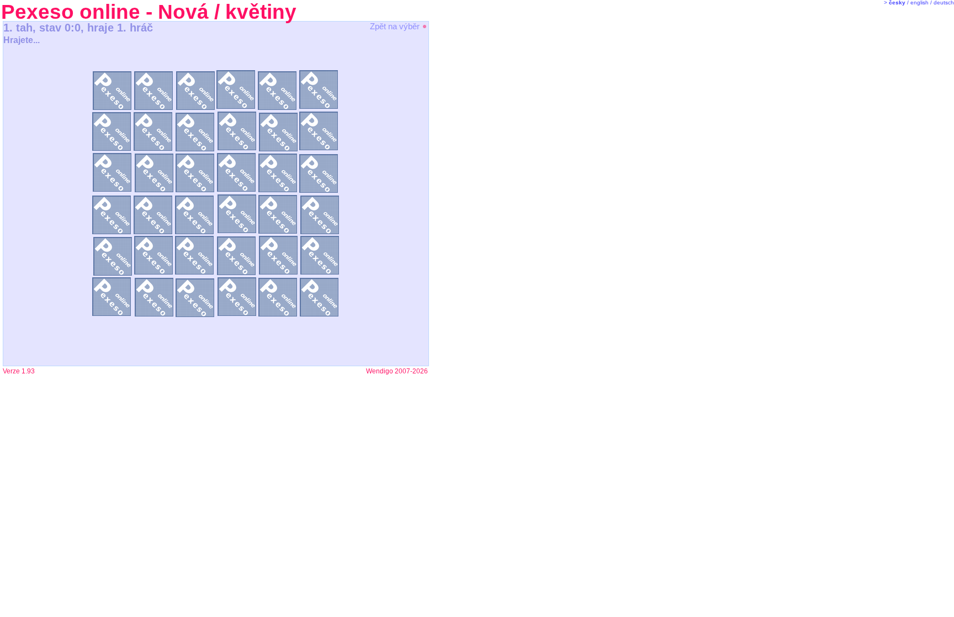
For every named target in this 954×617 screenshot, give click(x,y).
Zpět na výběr (396, 26)
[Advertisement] (475, 193)
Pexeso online (70, 12)
